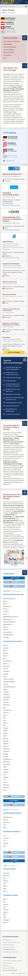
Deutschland (15, 578)
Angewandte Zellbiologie (11, 264)
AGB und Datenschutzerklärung (11, 942)
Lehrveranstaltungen (9, 47)
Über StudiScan (7, 940)
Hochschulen (7, 55)
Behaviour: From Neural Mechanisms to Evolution (11, 324)
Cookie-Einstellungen (8, 945)
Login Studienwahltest (9, 949)
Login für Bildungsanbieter (10, 970)
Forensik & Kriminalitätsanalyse (11, 194)
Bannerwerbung (7, 963)
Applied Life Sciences (10, 282)
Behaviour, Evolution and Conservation (11, 309)
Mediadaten (6, 965)
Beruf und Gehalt (8, 52)
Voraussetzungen (8, 50)
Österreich (15, 582)
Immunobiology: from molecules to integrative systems (12, 219)
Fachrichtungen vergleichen (10, 952)
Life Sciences (8, 242)
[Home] (1, 6)
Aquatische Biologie (9, 294)
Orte (4, 58)
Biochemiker (14, 565)
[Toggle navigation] (26, 2)
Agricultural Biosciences (12, 174)
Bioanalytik (6, 337)
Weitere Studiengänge (14, 352)
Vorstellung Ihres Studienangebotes (12, 961)
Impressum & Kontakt (8, 947)
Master (6, 6)
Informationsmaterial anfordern (11, 205)
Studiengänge (7, 44)
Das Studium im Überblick (11, 41)
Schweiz (15, 586)
